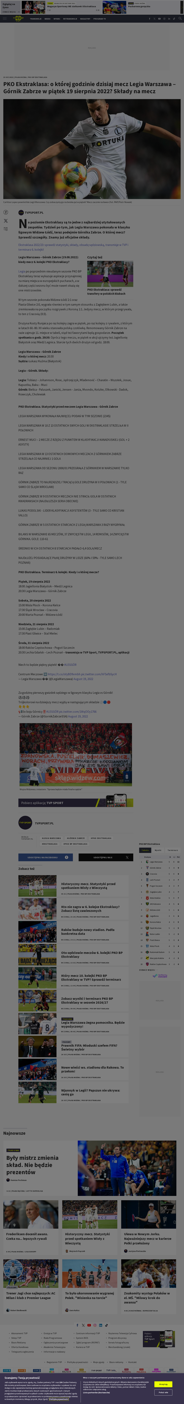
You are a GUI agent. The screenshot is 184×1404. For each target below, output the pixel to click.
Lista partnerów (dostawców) (96, 1392)
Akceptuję (163, 1384)
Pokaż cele (163, 1392)
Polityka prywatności (58, 1399)
